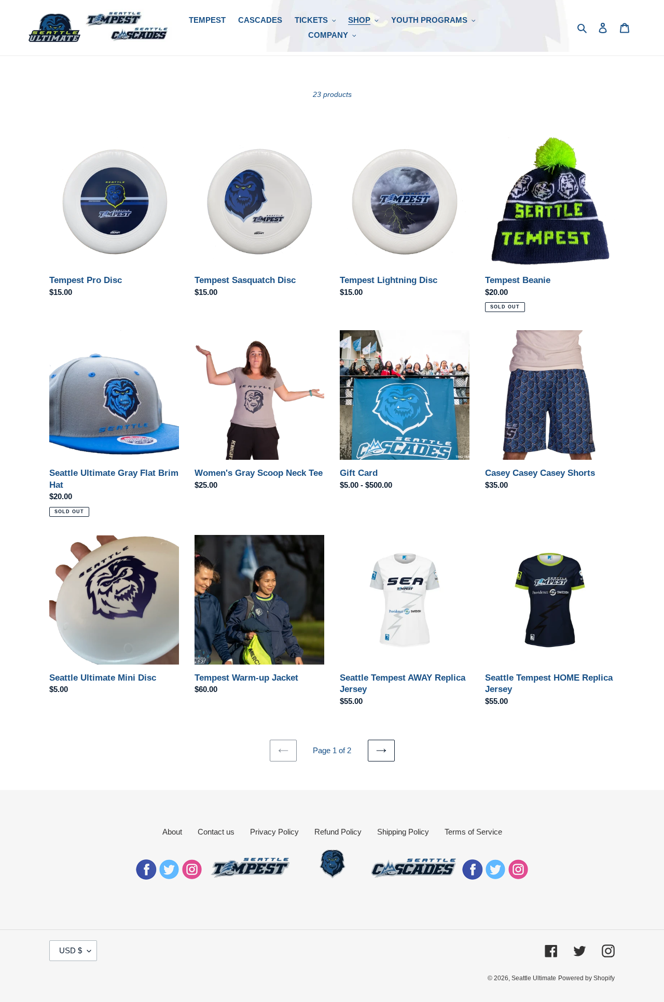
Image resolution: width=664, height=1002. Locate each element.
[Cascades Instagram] (518, 876)
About (172, 831)
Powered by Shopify (586, 978)
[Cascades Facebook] (472, 876)
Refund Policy (338, 831)
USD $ (70, 950)
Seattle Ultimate (533, 978)
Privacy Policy (274, 831)
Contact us (216, 831)
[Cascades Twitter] (495, 876)
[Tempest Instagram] (192, 876)
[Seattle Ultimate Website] (332, 876)
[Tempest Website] (251, 876)
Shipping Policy (403, 831)
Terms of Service (473, 831)
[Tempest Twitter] (169, 876)
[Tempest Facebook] (146, 876)
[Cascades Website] (413, 876)
